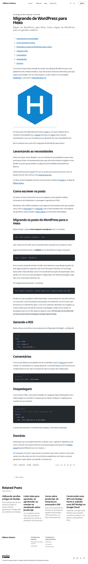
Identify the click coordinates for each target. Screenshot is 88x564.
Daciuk (37, 135)
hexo (15, 465)
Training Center (49, 546)
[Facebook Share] (65, 465)
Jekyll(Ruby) (17, 78)
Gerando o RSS (22, 51)
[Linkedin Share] (68, 465)
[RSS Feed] (74, 3)
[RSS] (80, 558)
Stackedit (39, 208)
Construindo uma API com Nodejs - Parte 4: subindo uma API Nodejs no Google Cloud (76, 502)
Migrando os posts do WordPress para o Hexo (34, 47)
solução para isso (45, 175)
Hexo (47, 132)
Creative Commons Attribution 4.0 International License (33, 560)
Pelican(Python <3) (39, 78)
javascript (29, 14)
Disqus (62, 362)
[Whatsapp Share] (71, 465)
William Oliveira (8, 537)
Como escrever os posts (25, 42)
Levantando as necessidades (27, 38)
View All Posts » (7, 491)
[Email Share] (74, 465)
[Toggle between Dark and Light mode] (70, 3)
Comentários (21, 55)
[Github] (84, 558)
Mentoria (39, 3)
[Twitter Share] (62, 465)
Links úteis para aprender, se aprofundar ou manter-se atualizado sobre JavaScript (32, 503)
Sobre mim (53, 3)
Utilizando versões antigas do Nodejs (11, 497)
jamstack (36, 465)
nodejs (29, 465)
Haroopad (27, 208)
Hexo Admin (40, 212)
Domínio (19, 63)
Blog (45, 3)
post (52, 135)
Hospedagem (21, 59)
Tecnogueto (48, 544)
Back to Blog (19, 477)
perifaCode (48, 542)
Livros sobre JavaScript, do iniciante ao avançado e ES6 (52, 500)
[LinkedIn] (77, 558)
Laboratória (34, 546)
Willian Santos (18, 183)
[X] (74, 558)
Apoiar (82, 3)
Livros (30, 3)
